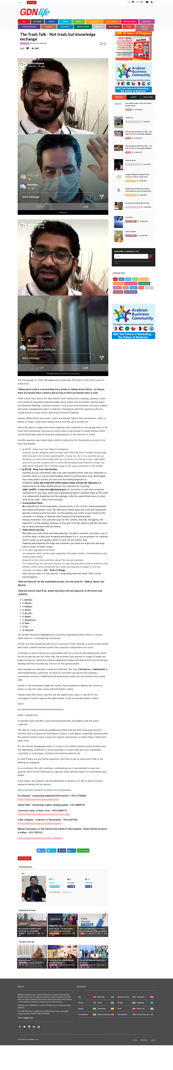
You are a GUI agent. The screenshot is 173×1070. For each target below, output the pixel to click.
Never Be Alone (130, 160)
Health (78, 21)
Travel (65, 21)
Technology (94, 21)
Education (147, 21)
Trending (119, 97)
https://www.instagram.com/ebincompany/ (40, 823)
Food (129, 26)
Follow (70, 886)
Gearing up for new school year (89, 960)
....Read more (66, 892)
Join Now (31, 2)
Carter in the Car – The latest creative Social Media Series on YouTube (30, 930)
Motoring (38, 21)
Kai (35, 43)
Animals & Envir (83, 26)
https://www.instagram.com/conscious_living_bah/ (44, 814)
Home (135, 1040)
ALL (24, 21)
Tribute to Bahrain (144, 28)
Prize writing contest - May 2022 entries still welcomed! (138, 104)
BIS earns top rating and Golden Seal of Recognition (62, 961)
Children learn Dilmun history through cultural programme (30, 961)
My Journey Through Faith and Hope (137, 203)
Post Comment (24, 858)
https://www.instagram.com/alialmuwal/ (38, 799)
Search (138, 2)
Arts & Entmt (112, 21)
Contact (152, 1040)
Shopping (65, 26)
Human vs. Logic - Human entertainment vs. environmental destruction (92, 930)
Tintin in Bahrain (130, 231)
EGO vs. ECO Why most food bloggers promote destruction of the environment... (62, 930)
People (49, 26)
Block (88, 886)
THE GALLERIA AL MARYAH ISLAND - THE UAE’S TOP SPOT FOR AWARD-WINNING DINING (138, 134)
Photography (114, 26)
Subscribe (144, 1040)
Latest (133, 97)
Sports (51, 21)
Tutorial (129, 2)
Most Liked (148, 97)
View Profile (55, 886)
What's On (99, 26)
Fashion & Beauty (129, 21)
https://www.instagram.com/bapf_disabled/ (40, 838)
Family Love (129, 118)
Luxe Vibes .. (129, 217)
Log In (20, 2)
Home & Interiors (29, 26)
